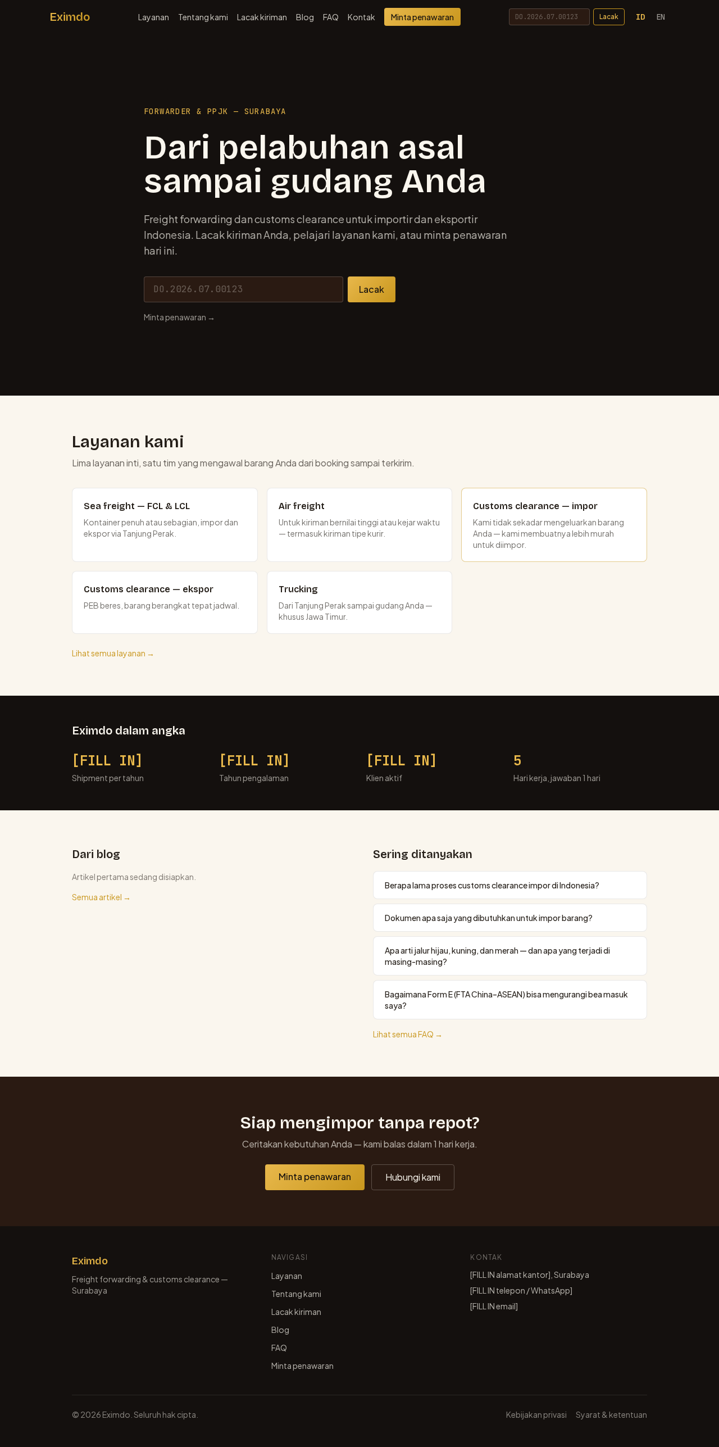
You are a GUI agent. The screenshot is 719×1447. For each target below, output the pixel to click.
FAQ (331, 17)
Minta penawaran (422, 17)
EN (660, 17)
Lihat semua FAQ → (408, 1034)
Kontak (361, 17)
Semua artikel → (101, 897)
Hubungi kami (412, 1177)
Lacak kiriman (262, 17)
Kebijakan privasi (536, 1414)
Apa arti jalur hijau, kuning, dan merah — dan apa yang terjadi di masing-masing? (497, 956)
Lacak (608, 16)
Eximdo (69, 17)
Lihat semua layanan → (113, 653)
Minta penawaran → (179, 317)
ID (640, 17)
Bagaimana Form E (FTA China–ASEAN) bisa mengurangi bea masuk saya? (506, 999)
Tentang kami (203, 17)
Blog (305, 17)
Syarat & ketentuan (611, 1414)
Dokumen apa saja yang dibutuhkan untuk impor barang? (489, 918)
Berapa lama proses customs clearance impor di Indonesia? (492, 885)
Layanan (153, 17)
